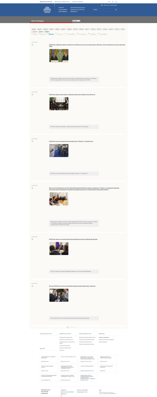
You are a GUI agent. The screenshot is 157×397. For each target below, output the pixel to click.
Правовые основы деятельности (66, 339)
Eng (116, 1)
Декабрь (103, 34)
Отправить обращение (77, 1)
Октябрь (82, 34)
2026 (33, 29)
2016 (93, 29)
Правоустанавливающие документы (86, 344)
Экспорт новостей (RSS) (68, 392)
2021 (63, 29)
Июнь (42, 34)
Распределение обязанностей (66, 337)
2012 (117, 29)
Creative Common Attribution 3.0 (109, 393)
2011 (123, 29)
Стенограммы (63, 9)
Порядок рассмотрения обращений (106, 339)
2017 (87, 29)
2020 (69, 29)
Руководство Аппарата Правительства (87, 337)
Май (34, 34)
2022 (57, 29)
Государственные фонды (65, 345)
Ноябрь (92, 34)
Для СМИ (42, 348)
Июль (50, 34)
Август (60, 34)
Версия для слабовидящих (110, 5)
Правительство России (46, 1)
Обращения (102, 333)
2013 (111, 29)
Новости (61, 7)
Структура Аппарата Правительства (86, 339)
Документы (73, 11)
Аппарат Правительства (85, 333)
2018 (81, 29)
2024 (45, 29)
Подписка (64, 390)
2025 (39, 29)
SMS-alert (64, 394)
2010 (35, 32)
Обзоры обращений (103, 341)
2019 (75, 29)
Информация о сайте (82, 392)
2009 (41, 32)
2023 (51, 29)
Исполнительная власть (77, 7)
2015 (99, 29)
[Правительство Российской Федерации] (47, 9)
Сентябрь (70, 34)
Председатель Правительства (62, 1)
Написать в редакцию (82, 390)
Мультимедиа (63, 11)
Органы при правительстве (65, 347)
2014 (105, 29)
